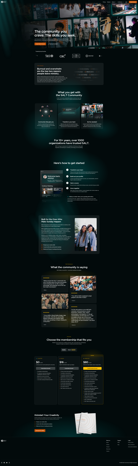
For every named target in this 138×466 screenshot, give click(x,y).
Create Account (133, 2)
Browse (113, 2)
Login (126, 2)
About (107, 442)
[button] (54, 301)
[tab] (63, 350)
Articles (107, 444)
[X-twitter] (9, 462)
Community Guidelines (132, 446)
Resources (108, 449)
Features (108, 2)
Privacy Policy (130, 442)
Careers (107, 451)
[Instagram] (1, 462)
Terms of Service (131, 444)
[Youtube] (6, 462)
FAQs (119, 442)
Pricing (104, 2)
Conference (120, 2)
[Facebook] (4, 462)
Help (118, 444)
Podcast (107, 446)
